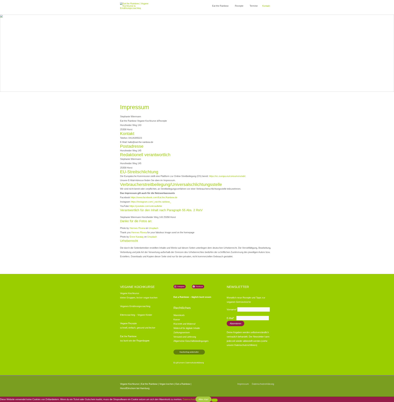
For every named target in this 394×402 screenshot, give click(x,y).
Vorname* (232, 309)
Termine (254, 5)
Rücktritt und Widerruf (184, 323)
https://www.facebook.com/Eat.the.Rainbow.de (154, 197)
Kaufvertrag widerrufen (189, 352)
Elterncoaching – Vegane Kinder (136, 315)
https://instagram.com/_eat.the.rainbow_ (151, 201)
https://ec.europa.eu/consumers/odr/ (227, 176)
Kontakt (266, 5)
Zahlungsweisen (181, 332)
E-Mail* (230, 318)
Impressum (243, 384)
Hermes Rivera (137, 228)
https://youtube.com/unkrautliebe (145, 206)
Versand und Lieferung (184, 336)
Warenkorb (178, 315)
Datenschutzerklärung (194, 363)
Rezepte (239, 5)
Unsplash (153, 228)
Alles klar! (203, 399)
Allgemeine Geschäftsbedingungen (190, 341)
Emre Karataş (137, 236)
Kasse (176, 319)
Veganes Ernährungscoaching (135, 306)
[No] (214, 400)
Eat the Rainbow (220, 5)
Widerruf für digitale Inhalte (186, 328)
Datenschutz (189, 399)
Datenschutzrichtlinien (245, 345)
